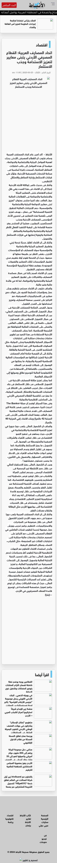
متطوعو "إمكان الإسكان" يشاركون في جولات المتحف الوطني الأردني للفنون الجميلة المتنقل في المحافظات (18, 727)
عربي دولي (43, 825)
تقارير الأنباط (28, 820)
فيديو (44, 838)
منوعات (43, 842)
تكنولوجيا (9, 818)
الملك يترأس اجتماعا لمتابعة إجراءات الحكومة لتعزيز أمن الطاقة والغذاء (20, 23)
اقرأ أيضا (42, 674)
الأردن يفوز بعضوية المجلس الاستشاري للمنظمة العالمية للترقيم (19, 766)
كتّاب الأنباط (25, 815)
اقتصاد (41, 44)
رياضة (10, 822)
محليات (44, 822)
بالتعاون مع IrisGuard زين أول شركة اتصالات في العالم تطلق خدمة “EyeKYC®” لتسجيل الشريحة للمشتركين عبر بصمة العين (28, 783)
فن (45, 835)
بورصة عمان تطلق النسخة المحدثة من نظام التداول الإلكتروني (20, 739)
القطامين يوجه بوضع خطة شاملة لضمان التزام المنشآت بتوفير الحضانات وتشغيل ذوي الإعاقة (18, 686)
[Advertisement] (28, 122)
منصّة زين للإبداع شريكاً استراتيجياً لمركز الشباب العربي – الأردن (18, 712)
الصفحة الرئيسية (44, 816)
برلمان (28, 825)
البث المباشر (9, 5)
